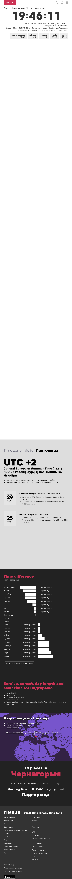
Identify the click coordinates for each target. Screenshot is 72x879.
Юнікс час (36, 835)
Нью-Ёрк (7, 594)
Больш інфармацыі (39, 28)
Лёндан (33, 36)
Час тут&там (9, 821)
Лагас (6, 608)
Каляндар (8, 843)
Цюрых (6, 621)
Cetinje (57, 783)
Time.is (9, 2)
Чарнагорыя (33, 723)
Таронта (7, 598)
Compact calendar (11, 847)
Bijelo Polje (33, 783)
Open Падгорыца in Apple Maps (48, 733)
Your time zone (9, 824)
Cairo (6, 625)
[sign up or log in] (62, 3)
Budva (46, 783)
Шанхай (7, 649)
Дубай (6, 635)
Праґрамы (36, 817)
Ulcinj (62, 789)
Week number (9, 850)
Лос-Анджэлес (18, 36)
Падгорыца (35, 794)
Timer (6, 840)
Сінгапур (7, 646)
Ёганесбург (8, 615)
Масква (7, 632)
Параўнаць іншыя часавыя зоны (19, 664)
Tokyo (64, 36)
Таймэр (7, 837)
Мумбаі (7, 639)
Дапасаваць (37, 844)
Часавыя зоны (9, 827)
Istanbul (7, 628)
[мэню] (67, 2)
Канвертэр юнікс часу (41, 839)
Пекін (54, 36)
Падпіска (35, 827)
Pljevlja (52, 789)
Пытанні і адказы (39, 850)
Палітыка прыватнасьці (13, 871)
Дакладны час (9, 817)
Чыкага (7, 591)
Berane (21, 784)
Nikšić (37, 789)
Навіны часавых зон (40, 824)
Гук (5, 853)
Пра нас (35, 856)
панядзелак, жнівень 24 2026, (46, 23)
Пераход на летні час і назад (15, 830)
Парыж (44, 36)
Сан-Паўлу (8, 601)
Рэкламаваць (9, 865)
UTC (5, 605)
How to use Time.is (39, 853)
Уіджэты (35, 821)
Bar (13, 783)
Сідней (6, 656)
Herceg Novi (18, 789)
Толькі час (8, 834)
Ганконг (7, 642)
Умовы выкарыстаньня (13, 868)
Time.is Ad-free (38, 847)
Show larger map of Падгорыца (19, 733)
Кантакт (35, 860)
